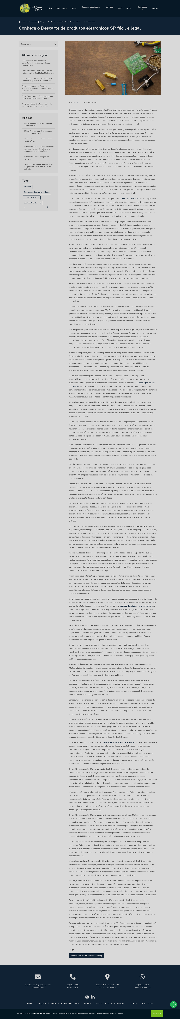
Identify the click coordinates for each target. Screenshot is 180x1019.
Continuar (157, 1014)
